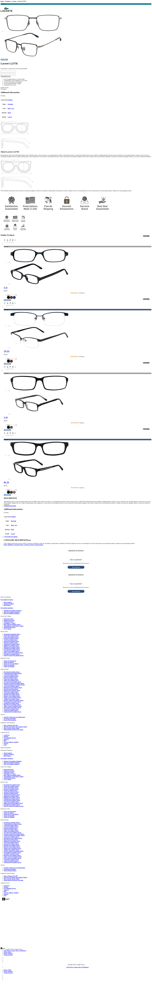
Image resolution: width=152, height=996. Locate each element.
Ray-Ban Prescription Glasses (12, 672)
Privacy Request (8, 953)
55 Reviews (81, 356)
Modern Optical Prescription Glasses (13, 700)
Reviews (6, 743)
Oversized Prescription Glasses (12, 649)
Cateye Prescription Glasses (11, 637)
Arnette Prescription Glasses (11, 709)
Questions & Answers (76, 551)
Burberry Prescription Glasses (12, 696)
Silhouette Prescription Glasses (12, 690)
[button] (76, 567)
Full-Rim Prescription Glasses (12, 648)
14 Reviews (81, 293)
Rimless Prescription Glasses (11, 645)
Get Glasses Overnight (10, 718)
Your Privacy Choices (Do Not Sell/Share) (15, 950)
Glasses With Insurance (10, 720)
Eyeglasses (8, 1)
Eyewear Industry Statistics (11, 742)
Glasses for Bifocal (9, 662)
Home (2, 1)
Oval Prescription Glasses (10, 640)
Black (9, 108)
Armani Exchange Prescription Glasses (14, 684)
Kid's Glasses (7, 605)
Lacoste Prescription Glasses (11, 693)
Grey (12, 108)
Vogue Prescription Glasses (11, 710)
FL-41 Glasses (7, 628)
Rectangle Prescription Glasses (12, 634)
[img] (71, 293)
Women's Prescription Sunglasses (13, 610)
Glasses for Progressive (10, 661)
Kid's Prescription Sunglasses (11, 613)
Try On (4, 59)
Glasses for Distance (9, 666)
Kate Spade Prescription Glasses (12, 707)
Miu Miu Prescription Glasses (12, 694)
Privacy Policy (7, 952)
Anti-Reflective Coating (13, 626)
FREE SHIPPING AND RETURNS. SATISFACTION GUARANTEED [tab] (23, 545)
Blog (5, 740)
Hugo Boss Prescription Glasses (12, 704)
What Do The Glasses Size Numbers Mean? (15, 726)
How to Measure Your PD (11, 725)
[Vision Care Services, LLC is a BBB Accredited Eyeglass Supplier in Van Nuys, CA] (6, 899)
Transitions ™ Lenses (9, 623)
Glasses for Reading (9, 665)
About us (6, 739)
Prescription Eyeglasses (7, 599)
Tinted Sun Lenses (9, 621)
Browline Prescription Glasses (12, 654)
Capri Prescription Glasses (11, 674)
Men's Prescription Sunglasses (12, 612)
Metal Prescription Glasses (11, 642)
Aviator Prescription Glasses (11, 641)
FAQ (5, 745)
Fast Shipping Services (10, 738)
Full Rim (10, 100)
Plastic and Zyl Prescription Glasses (13, 652)
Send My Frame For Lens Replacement (14, 717)
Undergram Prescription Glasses (12, 711)
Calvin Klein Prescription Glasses (13, 673)
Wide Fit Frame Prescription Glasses (13, 655)
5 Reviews (81, 423)
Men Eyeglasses (8, 602)
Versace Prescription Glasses (11, 686)
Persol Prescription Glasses (11, 689)
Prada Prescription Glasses (11, 679)
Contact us (7, 735)
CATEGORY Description (10, 536)
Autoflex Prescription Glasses (11, 699)
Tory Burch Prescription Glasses (12, 682)
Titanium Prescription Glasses (12, 644)
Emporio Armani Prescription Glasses (14, 683)
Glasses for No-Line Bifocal (11, 663)
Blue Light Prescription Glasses (12, 624)
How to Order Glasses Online (11, 728)
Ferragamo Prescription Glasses (12, 701)
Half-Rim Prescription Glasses (12, 647)
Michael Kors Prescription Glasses (13, 687)
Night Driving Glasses (9, 627)
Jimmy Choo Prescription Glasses (13, 706)
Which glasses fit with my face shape (13, 729)
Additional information (10, 505)
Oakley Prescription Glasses (11, 680)
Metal (9, 112)
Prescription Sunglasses (7, 608)
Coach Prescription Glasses (11, 676)
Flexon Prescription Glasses (11, 692)
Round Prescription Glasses (11, 638)
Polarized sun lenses (9, 620)
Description (3, 89)
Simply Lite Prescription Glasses (12, 697)
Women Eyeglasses (9, 603)
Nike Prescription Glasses (10, 677)
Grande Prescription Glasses (11, 703)
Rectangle (10, 104)
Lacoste (14, 1)
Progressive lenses (8, 619)
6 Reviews (81, 487)
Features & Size (5, 87)
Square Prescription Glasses (11, 635)
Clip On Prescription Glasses (11, 651)
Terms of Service (8, 955)
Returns (6, 736)
